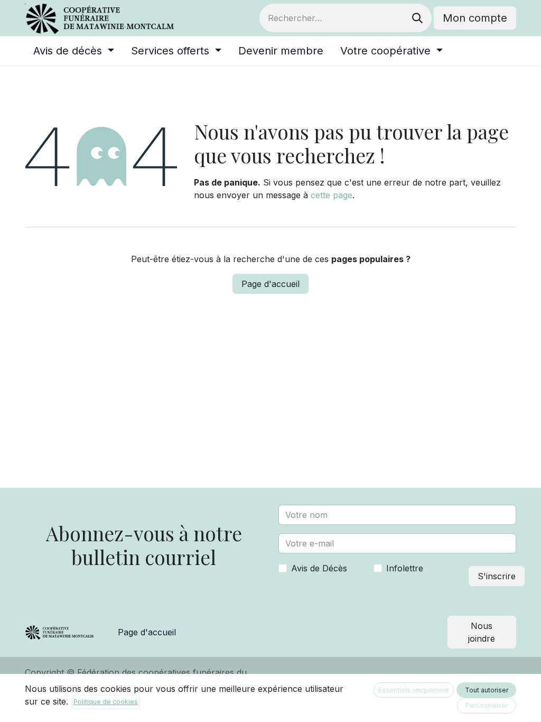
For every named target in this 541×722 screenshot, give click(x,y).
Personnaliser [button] (486, 705)
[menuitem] (74, 51)
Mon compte (475, 18)
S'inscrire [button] (497, 576)
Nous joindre (481, 632)
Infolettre (404, 568)
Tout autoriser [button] (486, 690)
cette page (331, 195)
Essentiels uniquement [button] (413, 690)
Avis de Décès (319, 568)
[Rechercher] (417, 18)
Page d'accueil (270, 284)
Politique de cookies (105, 702)
